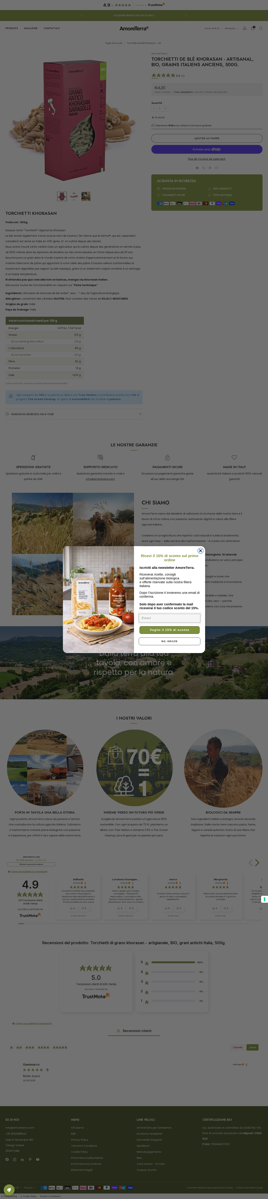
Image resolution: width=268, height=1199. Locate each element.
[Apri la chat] (9, 1189)
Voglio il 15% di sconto (169, 629)
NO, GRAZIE (170, 641)
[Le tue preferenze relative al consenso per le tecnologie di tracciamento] (264, 899)
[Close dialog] (200, 550)
